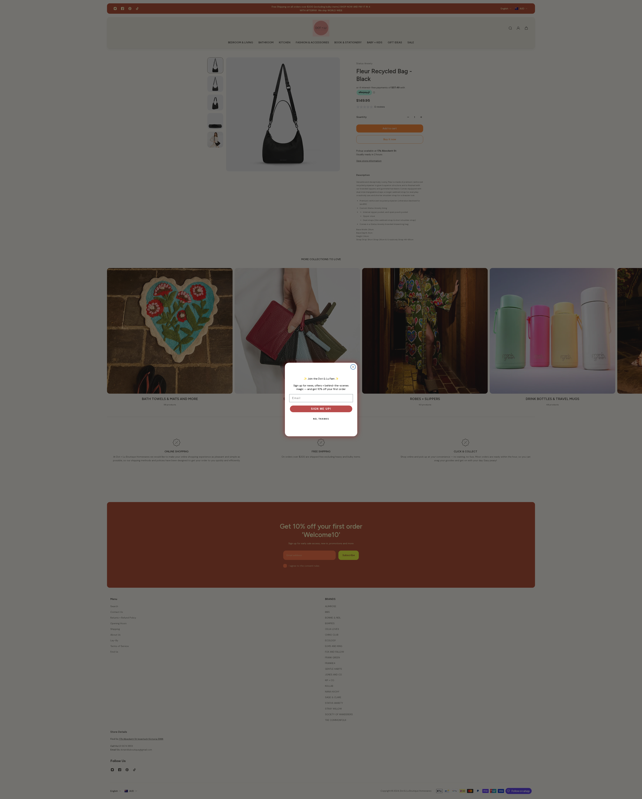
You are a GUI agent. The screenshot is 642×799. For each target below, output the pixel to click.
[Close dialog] (353, 366)
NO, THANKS (321, 419)
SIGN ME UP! (321, 408)
